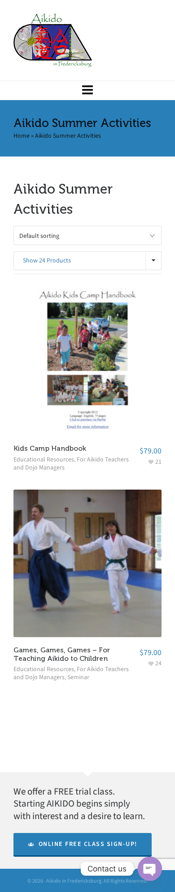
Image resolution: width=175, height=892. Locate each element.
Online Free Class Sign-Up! (88, 844)
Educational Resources (43, 459)
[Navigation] (87, 90)
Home (21, 135)
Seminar (78, 677)
